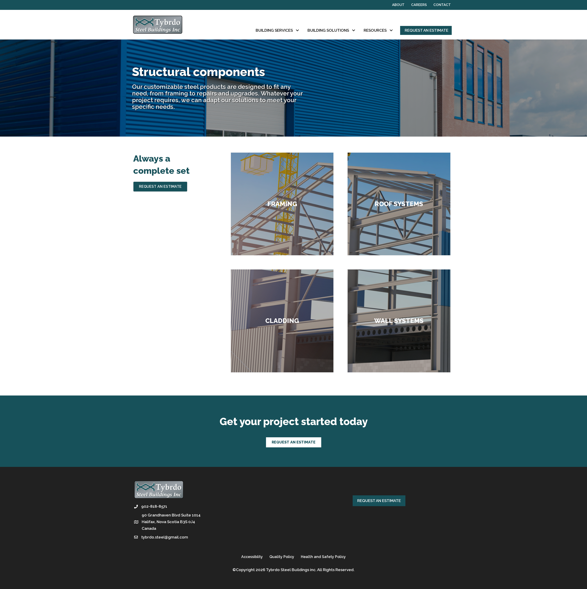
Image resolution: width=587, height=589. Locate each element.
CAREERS (419, 5)
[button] (160, 187)
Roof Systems (399, 204)
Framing (282, 204)
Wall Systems (399, 321)
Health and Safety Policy (323, 557)
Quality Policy (281, 557)
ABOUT (398, 5)
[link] (279, 30)
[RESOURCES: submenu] (391, 30)
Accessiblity (252, 557)
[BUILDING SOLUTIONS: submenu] (353, 30)
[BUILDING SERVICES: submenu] (297, 30)
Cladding (282, 321)
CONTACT (442, 5)
